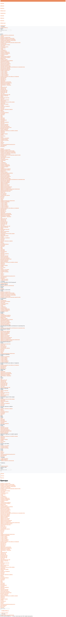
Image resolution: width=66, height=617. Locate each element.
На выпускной (3, 51)
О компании (3, 601)
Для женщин (3, 194)
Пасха (1, 199)
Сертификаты (3, 145)
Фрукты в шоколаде (5, 62)
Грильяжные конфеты (5, 57)
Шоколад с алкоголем (5, 41)
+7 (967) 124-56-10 (4, 458)
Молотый (2, 117)
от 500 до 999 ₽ (3, 73)
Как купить (2, 267)
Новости (2, 142)
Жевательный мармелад (6, 82)
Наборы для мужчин (5, 184)
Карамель (2, 131)
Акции (1, 268)
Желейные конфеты (4, 61)
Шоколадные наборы (5, 68)
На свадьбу (3, 47)
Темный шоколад (4, 125)
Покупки (2, 607)
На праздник (3, 43)
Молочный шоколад (5, 126)
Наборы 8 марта (4, 183)
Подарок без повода (5, 195)
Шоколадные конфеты (5, 63)
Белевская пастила (4, 97)
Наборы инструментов (5, 187)
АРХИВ (1, 134)
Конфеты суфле (3, 59)
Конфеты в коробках (5, 70)
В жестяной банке (4, 112)
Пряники (2, 114)
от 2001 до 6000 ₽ (4, 75)
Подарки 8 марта (4, 54)
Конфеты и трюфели (5, 106)
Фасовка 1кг (3, 78)
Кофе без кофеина (4, 122)
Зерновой (2, 118)
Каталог (2, 148)
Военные (2, 196)
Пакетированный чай (5, 94)
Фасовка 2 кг (3, 79)
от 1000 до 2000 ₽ (4, 74)
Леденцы (2, 132)
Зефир (1, 96)
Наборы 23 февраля (4, 182)
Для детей (2, 45)
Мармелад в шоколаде (5, 81)
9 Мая (1, 48)
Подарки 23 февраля (5, 53)
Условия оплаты (4, 139)
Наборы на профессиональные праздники (10, 188)
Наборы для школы (4, 185)
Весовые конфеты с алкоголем (7, 38)
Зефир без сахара (4, 104)
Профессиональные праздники (7, 200)
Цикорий (2, 121)
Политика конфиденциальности (7, 144)
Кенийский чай (3, 91)
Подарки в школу (4, 46)
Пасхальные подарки (5, 44)
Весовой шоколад (4, 128)
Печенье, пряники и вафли (6, 109)
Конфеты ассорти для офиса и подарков (9, 76)
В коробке (2, 113)
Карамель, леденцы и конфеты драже (9, 130)
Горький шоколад (4, 124)
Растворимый (3, 120)
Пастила (2, 98)
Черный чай (3, 88)
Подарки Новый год (4, 52)
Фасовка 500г (3, 77)
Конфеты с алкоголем (5, 37)
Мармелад (2, 80)
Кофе (1, 116)
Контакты (2, 278)
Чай (1, 86)
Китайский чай (3, 92)
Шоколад (2, 107)
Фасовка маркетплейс (5, 65)
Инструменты (3, 193)
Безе (1, 115)
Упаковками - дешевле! (5, 85)
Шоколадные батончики (5, 127)
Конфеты (2, 55)
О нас (1, 272)
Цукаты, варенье (4, 129)
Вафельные (3, 58)
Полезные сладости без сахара (7, 101)
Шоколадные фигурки (5, 69)
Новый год (2, 192)
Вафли (1, 110)
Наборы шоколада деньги (6, 190)
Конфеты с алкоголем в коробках (7, 39)
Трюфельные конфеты (5, 56)
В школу (2, 197)
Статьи (1, 143)
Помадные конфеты (4, 64)
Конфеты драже (4, 133)
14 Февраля (3, 49)
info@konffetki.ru (4, 27)
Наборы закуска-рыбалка (6, 186)
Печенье (2, 108)
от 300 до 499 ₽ (3, 72)
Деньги (2, 198)
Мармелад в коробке (5, 83)
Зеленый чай (3, 89)
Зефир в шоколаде (4, 99)
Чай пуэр (2, 93)
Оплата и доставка (4, 269)
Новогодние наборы (5, 181)
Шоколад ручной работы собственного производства (12, 66)
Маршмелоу (3, 100)
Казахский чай (3, 87)
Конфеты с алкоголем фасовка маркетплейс (10, 42)
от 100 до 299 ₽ (3, 71)
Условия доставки (4, 140)
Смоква (2, 105)
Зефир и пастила (4, 95)
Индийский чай (3, 90)
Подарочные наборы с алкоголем (8, 40)
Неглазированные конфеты (6, 60)
